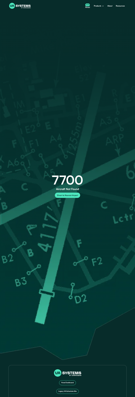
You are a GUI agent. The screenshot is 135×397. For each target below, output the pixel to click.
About (109, 6)
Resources (120, 6)
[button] (98, 5)
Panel (87, 6)
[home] (20, 6)
